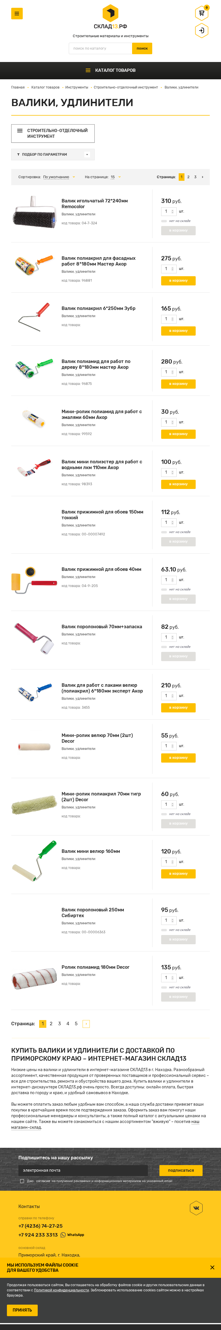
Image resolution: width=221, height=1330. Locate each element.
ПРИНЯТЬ (22, 1310)
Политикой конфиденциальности (61, 1290)
